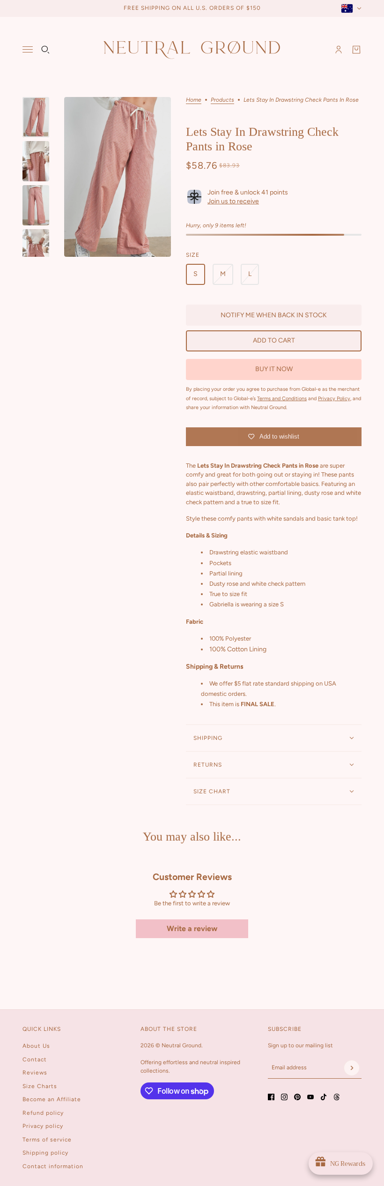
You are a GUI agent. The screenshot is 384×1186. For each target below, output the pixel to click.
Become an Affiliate (51, 1099)
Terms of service (47, 1139)
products (222, 100)
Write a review (192, 928)
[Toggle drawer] (27, 49)
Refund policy (43, 1113)
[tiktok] (323, 1097)
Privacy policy (42, 1126)
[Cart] (356, 50)
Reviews (34, 1072)
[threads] (337, 1097)
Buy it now (274, 369)
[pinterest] (297, 1097)
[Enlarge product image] (117, 177)
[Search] (45, 50)
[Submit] (352, 1068)
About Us (36, 1046)
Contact (34, 1059)
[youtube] (310, 1097)
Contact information (52, 1166)
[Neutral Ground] (192, 49)
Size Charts (39, 1086)
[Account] (338, 50)
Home (193, 100)
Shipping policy (45, 1152)
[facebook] (271, 1097)
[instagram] (284, 1097)
